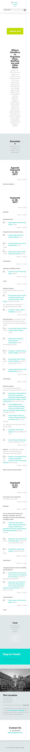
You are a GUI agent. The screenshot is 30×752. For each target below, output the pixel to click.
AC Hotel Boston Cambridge (16, 710)
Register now (15, 31)
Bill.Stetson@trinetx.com (15, 732)
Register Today (15, 638)
